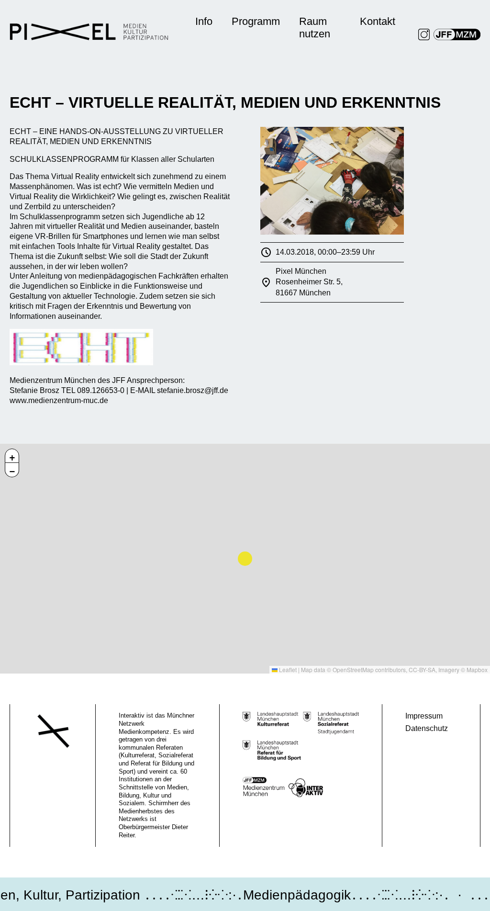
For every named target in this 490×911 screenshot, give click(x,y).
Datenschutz (426, 728)
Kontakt (377, 21)
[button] (12, 456)
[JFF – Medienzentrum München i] (457, 34)
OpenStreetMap (353, 669)
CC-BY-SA (422, 669)
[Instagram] (424, 34)
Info (203, 21)
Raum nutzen (314, 27)
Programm (256, 21)
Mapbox (477, 669)
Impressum (424, 716)
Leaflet (287, 669)
